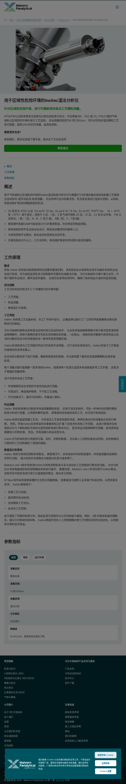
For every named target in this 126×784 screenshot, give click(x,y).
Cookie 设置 (105, 771)
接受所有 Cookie (105, 755)
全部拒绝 (106, 763)
